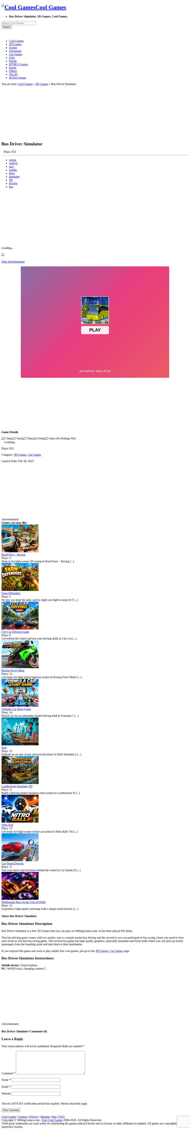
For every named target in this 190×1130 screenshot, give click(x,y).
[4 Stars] (38, 438)
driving (13, 183)
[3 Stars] (27, 438)
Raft (3, 747)
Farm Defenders (10, 593)
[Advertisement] (95, 112)
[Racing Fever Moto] (20, 667)
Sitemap (45, 1116)
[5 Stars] (49, 438)
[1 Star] (6, 438)
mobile (13, 170)
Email (6, 1086)
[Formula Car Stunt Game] (20, 705)
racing (12, 160)
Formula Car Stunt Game (16, 709)
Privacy (33, 1116)
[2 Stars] (16, 438)
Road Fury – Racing (13, 554)
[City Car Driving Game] (20, 628)
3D (11, 180)
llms (54, 1116)
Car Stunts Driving (12, 863)
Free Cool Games (52, 1120)
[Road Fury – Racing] (20, 551)
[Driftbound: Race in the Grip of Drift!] (20, 898)
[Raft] (20, 744)
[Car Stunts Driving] (20, 860)
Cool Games (25, 84)
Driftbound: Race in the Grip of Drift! (23, 902)
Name (6, 1079)
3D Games (41, 84)
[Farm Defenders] (20, 589)
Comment (8, 1073)
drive (12, 173)
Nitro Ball (7, 824)
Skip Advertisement (12, 261)
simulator (14, 176)
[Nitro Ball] (20, 821)
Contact (22, 1116)
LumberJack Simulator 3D (16, 786)
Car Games (34, 454)
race (11, 166)
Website (6, 1093)
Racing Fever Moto (12, 670)
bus (11, 186)
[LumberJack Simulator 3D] (20, 783)
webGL (13, 163)
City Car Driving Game (15, 631)
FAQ (62, 1116)
